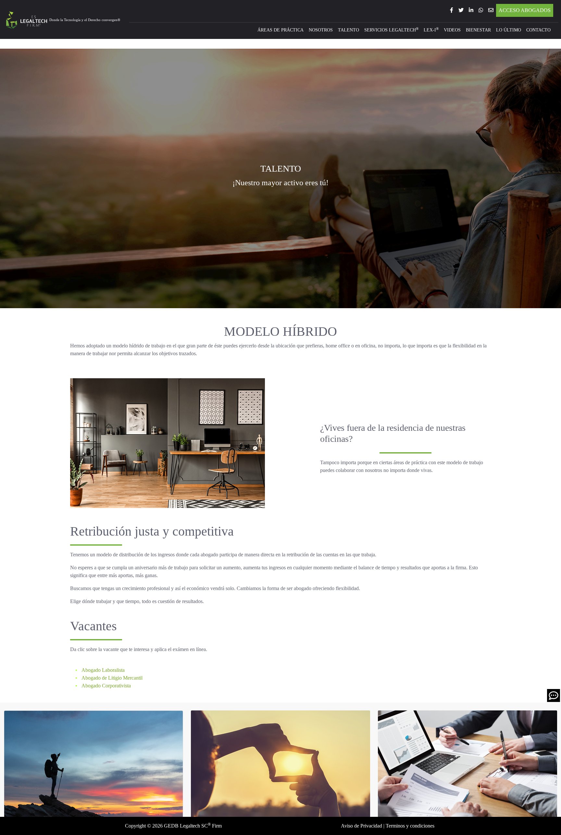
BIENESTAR (478, 29)
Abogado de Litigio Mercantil (112, 678)
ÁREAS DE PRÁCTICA (280, 29)
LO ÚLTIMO (508, 29)
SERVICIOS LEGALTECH (391, 29)
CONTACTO (538, 29)
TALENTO (348, 29)
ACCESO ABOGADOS (525, 10)
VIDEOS (452, 29)
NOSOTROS (321, 29)
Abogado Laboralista (103, 670)
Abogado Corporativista (106, 685)
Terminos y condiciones (410, 826)
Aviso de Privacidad (361, 826)
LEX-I (431, 29)
